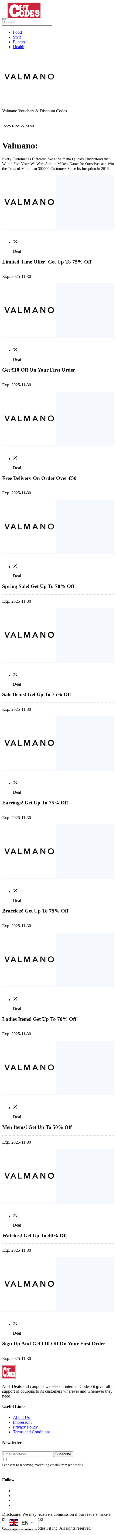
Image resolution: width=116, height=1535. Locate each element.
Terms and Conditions (31, 1432)
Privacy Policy (25, 1427)
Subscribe (63, 1454)
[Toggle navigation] (4, 19)
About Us (21, 1417)
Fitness (19, 42)
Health (18, 46)
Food (17, 32)
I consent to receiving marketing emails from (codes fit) (42, 1465)
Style (17, 37)
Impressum (22, 1422)
